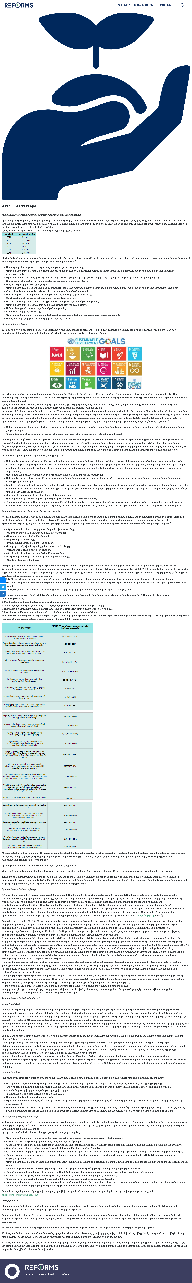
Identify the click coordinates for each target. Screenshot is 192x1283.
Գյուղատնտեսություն (20, 206)
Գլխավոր (124, 5)
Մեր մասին (164, 5)
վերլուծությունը (146, 915)
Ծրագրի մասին (143, 5)
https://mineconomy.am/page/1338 (20, 1195)
